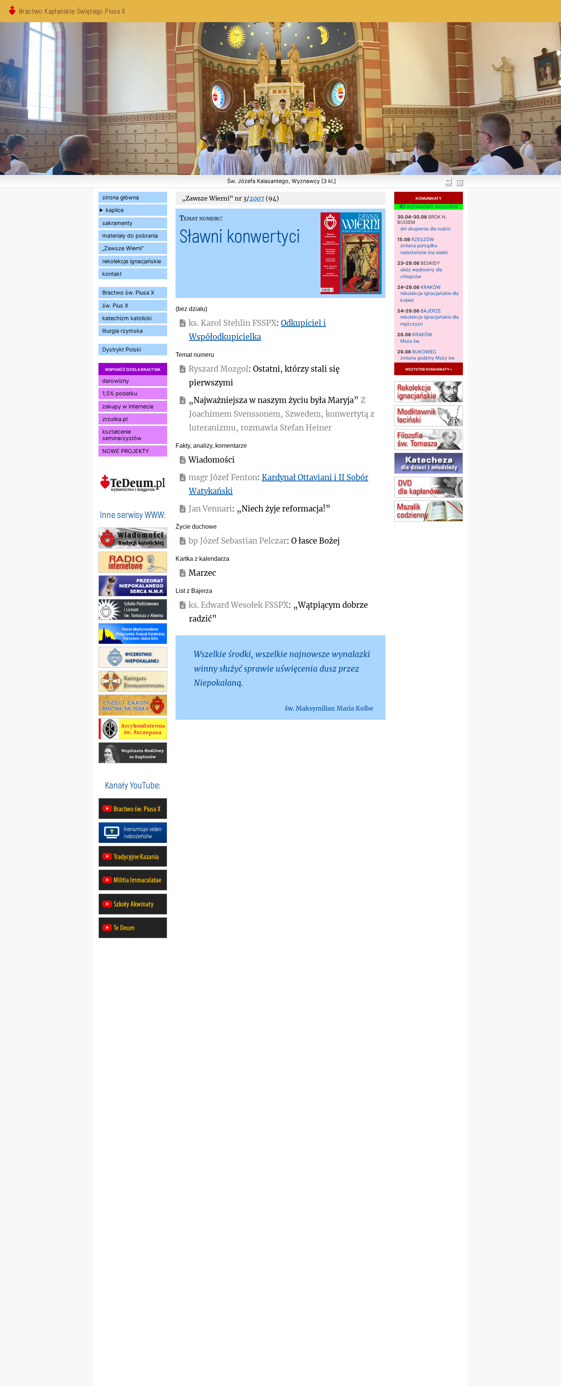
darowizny (115, 380)
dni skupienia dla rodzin (425, 229)
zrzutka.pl (114, 419)
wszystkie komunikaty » (428, 369)
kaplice (115, 210)
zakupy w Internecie (127, 406)
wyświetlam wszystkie (431, 206)
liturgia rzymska (122, 330)
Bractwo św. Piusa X (128, 292)
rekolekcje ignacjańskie (131, 261)
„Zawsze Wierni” (122, 248)
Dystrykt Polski (121, 349)
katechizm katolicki (127, 318)
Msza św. (410, 341)
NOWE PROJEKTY (125, 451)
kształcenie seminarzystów (122, 434)
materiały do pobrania (130, 235)
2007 (256, 198)
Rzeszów (422, 239)
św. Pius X (115, 305)
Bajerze (431, 311)
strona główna (120, 197)
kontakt (112, 273)
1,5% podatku (119, 393)
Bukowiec (424, 352)
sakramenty (117, 223)
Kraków (430, 287)
